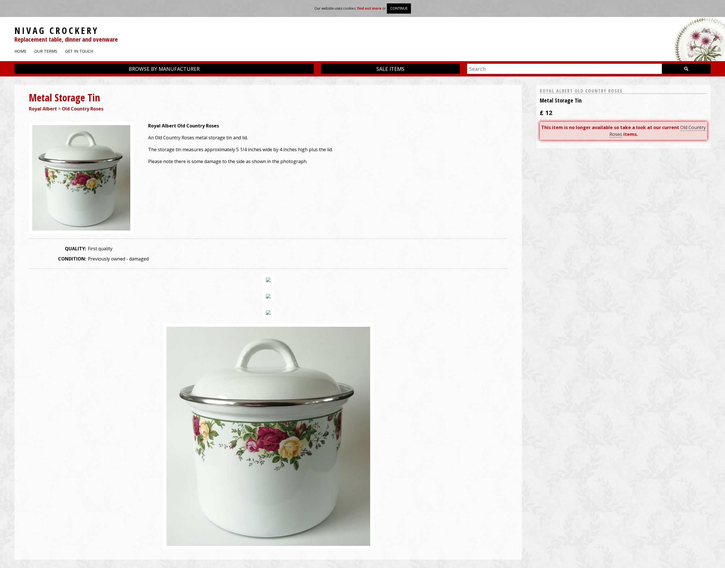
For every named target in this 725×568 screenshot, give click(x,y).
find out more (369, 8)
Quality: (75, 248)
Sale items (390, 68)
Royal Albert (43, 109)
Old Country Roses (82, 109)
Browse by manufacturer (164, 68)
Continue (399, 8)
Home (20, 51)
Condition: (72, 259)
